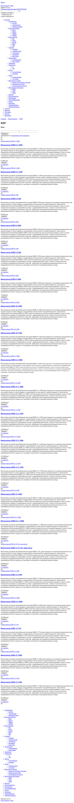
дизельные (15, 53)
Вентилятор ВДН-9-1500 (11, 252)
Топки (10, 101)
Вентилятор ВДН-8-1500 (11, 199)
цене (20, 135)
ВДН (14, 40)
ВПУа (14, 32)
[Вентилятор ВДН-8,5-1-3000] (11, 517)
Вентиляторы (12, 37)
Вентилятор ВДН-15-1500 (11, 682)
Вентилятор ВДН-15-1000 (11, 655)
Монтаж (7, 110)
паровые (15, 74)
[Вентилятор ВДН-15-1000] (10, 651)
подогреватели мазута (19, 86)
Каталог (7, 20)
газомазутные (16, 51)
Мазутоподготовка (14, 81)
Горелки (11, 47)
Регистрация (5, 5)
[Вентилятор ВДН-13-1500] (10, 571)
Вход (11, 5)
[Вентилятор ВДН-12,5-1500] (10, 463)
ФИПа (14, 33)
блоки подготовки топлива (21, 82)
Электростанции (13, 107)
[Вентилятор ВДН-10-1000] (10, 302)
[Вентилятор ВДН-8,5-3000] (10, 598)
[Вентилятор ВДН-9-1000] (9, 275)
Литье (10, 75)
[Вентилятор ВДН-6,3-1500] (10, 168)
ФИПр (14, 35)
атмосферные (16, 60)
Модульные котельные (15, 87)
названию (26, 135)
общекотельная (17, 26)
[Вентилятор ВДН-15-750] (9, 624)
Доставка (8, 112)
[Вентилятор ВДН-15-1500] (10, 678)
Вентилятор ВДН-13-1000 (11, 494)
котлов (14, 23)
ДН (13, 68)
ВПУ (14, 30)
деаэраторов (16, 25)
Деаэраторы (12, 58)
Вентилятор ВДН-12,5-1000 (12, 440)
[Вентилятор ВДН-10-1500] (10, 329)
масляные (15, 54)
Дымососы (12, 65)
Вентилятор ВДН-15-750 (11, 628)
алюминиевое (16, 77)
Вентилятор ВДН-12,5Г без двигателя (16, 548)
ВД (13, 39)
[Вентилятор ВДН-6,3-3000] (10, 356)
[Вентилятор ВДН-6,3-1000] (10, 141)
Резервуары (12, 98)
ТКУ (13, 91)
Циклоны (11, 103)
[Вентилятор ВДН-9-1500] (9, 248)
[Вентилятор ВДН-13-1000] (10, 490)
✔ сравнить (4, 164)
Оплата (7, 114)
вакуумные (16, 61)
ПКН (14, 93)
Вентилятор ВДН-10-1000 (11, 306)
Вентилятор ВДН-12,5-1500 (12, 467)
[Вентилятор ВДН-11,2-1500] (10, 410)
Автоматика (12, 21)
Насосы (10, 94)
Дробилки (11, 63)
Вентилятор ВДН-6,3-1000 (11, 145)
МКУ (14, 89)
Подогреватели (13, 96)
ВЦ (13, 46)
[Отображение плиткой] (37, 139)
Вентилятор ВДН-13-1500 (11, 575)
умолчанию (15, 135)
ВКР (13, 44)
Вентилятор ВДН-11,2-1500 (12, 414)
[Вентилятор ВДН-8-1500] (9, 195)
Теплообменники (14, 100)
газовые (15, 49)
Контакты (8, 115)
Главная (7, 108)
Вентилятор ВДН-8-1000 (11, 225)
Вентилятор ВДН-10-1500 (11, 333)
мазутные (15, 56)
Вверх (3, 2)
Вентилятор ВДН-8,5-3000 (11, 602)
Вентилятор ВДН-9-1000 (11, 279)
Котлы (10, 70)
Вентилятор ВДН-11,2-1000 (12, 387)
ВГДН (14, 42)
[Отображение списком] (37, 137)
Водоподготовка (13, 28)
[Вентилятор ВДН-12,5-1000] (10, 436)
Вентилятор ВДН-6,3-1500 (11, 172)
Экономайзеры (13, 105)
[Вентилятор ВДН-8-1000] (9, 222)
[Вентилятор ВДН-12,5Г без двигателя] (14, 544)
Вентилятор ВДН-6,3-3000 (11, 360)
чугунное (15, 79)
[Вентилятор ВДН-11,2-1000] (10, 383)
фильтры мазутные (18, 84)
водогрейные (16, 72)
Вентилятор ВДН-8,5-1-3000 (12, 521)
